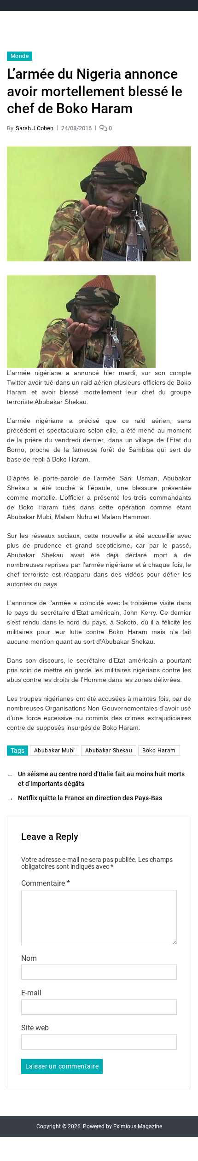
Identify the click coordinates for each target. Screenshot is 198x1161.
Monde (20, 56)
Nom (29, 958)
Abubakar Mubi (54, 750)
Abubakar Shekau (109, 750)
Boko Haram (158, 750)
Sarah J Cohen (34, 128)
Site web (35, 1028)
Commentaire (45, 883)
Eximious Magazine (137, 1126)
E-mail (31, 993)
